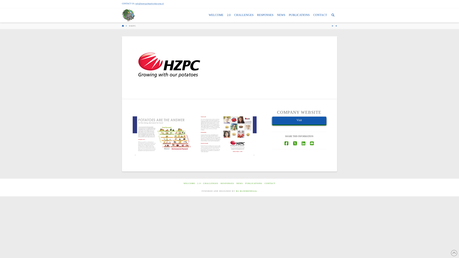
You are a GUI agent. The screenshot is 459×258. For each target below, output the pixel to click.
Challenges (210, 183)
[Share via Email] (312, 143)
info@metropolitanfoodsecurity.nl (150, 4)
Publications (253, 183)
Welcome (189, 183)
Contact (270, 183)
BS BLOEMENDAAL (246, 191)
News (239, 183)
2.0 (199, 183)
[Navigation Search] (333, 15)
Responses (227, 183)
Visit (299, 120)
